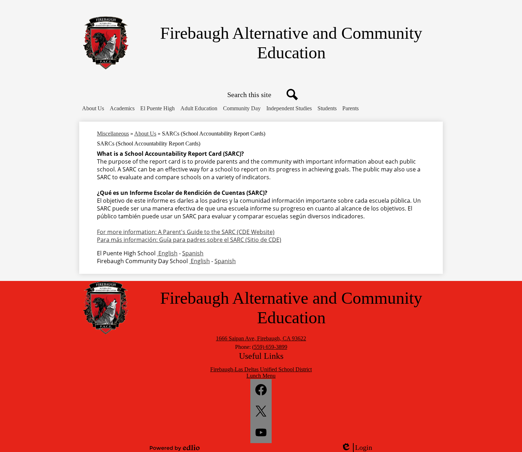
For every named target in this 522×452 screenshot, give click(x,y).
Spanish (192, 253)
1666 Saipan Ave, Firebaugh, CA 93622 (261, 338)
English (167, 253)
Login (359, 447)
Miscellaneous (113, 134)
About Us (145, 134)
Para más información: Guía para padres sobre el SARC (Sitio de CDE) (189, 240)
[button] (93, 108)
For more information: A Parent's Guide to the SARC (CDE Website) (185, 232)
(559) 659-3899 (269, 347)
